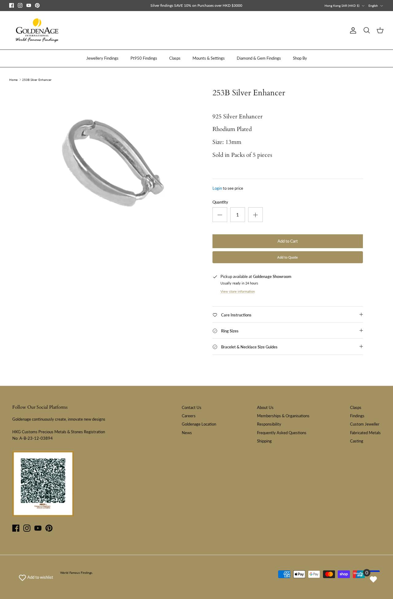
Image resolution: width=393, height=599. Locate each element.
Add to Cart (288, 241)
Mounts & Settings (209, 58)
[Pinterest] (37, 5)
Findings (357, 415)
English (373, 5)
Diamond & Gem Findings (259, 58)
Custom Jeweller (364, 424)
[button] (36, 577)
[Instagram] (20, 5)
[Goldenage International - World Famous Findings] (36, 30)
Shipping (264, 440)
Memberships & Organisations (283, 415)
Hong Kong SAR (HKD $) (342, 5)
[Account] (352, 30)
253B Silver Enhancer (37, 79)
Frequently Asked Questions (281, 432)
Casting (356, 440)
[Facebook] (11, 5)
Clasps (175, 58)
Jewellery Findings (102, 58)
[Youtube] (28, 5)
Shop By (300, 58)
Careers (189, 415)
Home (13, 79)
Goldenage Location (199, 424)
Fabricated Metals (365, 432)
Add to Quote (287, 257)
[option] (114, 165)
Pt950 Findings (143, 58)
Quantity (220, 202)
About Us (265, 407)
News (187, 432)
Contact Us (191, 407)
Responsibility (269, 424)
